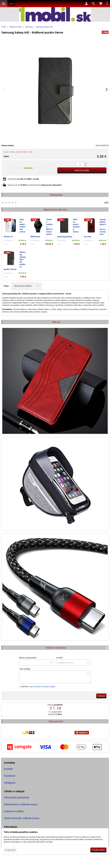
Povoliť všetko (98, 850)
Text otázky (25, 668)
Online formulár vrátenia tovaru (21, 818)
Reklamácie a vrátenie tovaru (20, 804)
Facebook (9, 775)
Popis (6, 286)
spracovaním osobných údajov (42, 686)
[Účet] (86, 3)
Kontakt (8, 768)
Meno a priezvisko (28, 657)
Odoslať (101, 695)
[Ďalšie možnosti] (107, 3)
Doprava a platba (14, 811)
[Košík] (100, 3)
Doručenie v (23, 179)
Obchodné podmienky (16, 797)
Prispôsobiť (10, 850)
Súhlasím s (38, 686)
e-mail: (59, 657)
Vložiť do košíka (82, 170)
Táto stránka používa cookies (21, 832)
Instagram (9, 782)
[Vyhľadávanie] (93, 3)
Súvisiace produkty (23, 286)
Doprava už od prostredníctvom (35, 185)
